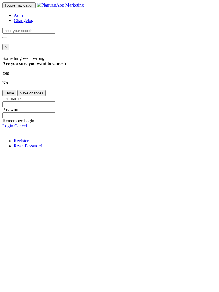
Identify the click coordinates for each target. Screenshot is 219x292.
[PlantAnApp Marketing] (60, 5)
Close (9, 93)
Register (21, 140)
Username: (12, 98)
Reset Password (28, 145)
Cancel (20, 125)
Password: (11, 109)
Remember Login (18, 120)
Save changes (31, 93)
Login (7, 125)
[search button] (4, 37)
